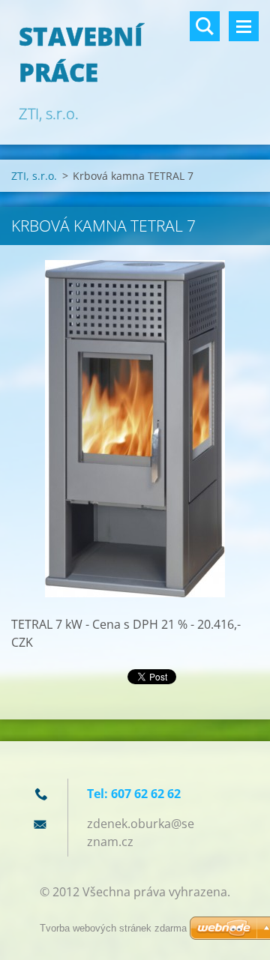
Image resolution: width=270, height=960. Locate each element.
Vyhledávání (205, 26)
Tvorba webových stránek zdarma (113, 928)
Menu (244, 26)
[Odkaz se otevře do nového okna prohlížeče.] (135, 428)
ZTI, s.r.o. (34, 176)
